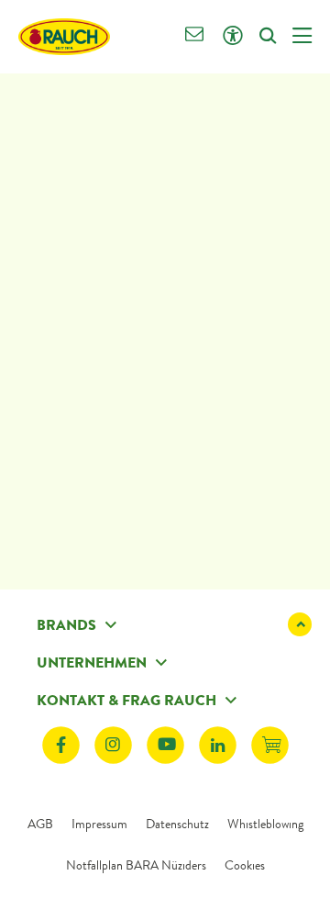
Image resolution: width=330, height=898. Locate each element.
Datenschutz (177, 823)
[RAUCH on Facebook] (61, 745)
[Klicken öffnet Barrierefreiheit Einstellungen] (232, 36)
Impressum (99, 823)
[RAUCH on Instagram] (113, 745)
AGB (40, 823)
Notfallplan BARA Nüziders (136, 865)
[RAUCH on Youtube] (165, 745)
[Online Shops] (270, 745)
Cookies (245, 865)
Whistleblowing (265, 823)
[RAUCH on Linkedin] (217, 745)
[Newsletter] (194, 36)
